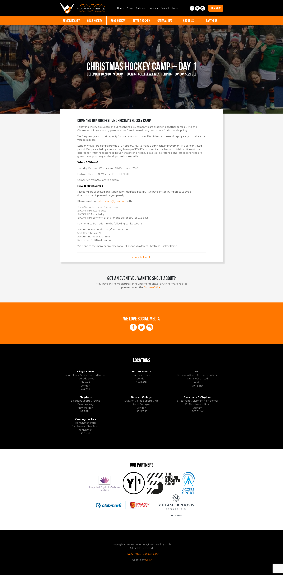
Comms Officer (153, 287)
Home (120, 8)
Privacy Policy (133, 554)
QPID (148, 559)
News (130, 8)
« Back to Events (141, 257)
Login (175, 8)
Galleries (140, 8)
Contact (165, 8)
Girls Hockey (94, 21)
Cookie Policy (150, 554)
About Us (188, 21)
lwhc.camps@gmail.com (112, 201)
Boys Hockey (118, 21)
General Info (164, 21)
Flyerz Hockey (141, 21)
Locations (153, 8)
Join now (215, 8)
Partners (211, 21)
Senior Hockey (71, 21)
